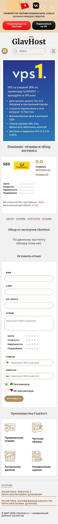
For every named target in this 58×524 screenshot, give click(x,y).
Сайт (9, 286)
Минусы (11, 370)
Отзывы (47, 219)
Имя (8, 273)
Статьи (7, 485)
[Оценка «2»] (30, 335)
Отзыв (10, 313)
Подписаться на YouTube (16, 25)
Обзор (10, 219)
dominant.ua (43, 169)
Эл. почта (12, 299)
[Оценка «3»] (32, 335)
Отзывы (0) (42, 174)
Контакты (34, 219)
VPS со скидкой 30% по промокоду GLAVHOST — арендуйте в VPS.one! (23, 91)
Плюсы (10, 357)
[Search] (15, 51)
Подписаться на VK (43, 25)
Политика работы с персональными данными (22, 493)
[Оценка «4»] (35, 335)
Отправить (14, 398)
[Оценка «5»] (38, 335)
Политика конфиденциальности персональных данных (27, 502)
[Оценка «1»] (27, 335)
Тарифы (21, 219)
